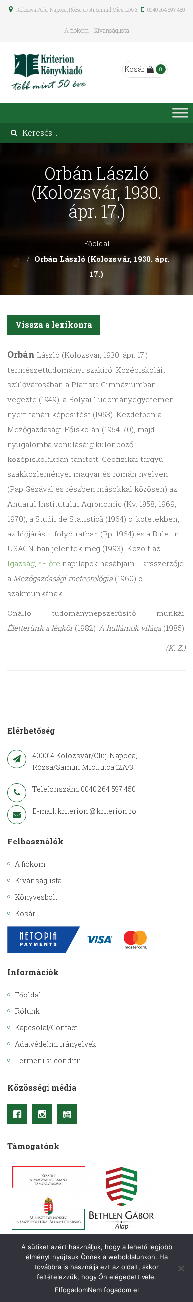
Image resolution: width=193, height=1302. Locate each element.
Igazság (21, 563)
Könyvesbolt (36, 897)
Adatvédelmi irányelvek (55, 1044)
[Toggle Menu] (180, 112)
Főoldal (97, 243)
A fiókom (76, 30)
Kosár (134, 69)
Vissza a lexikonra (53, 324)
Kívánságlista (111, 30)
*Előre (49, 563)
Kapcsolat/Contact (46, 1027)
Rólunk (27, 1011)
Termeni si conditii (48, 1060)
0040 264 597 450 (165, 10)
